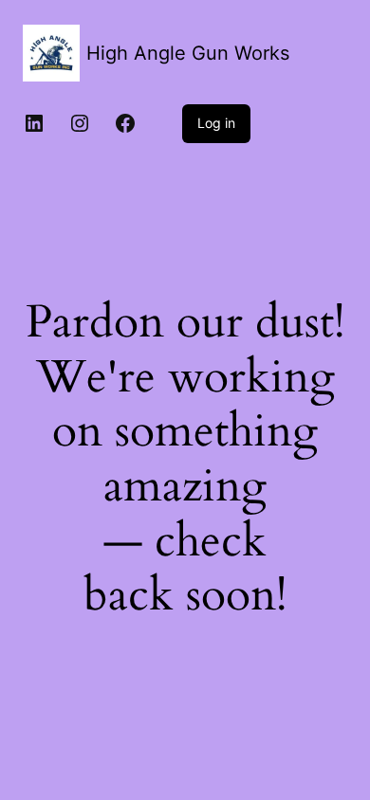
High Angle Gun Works (187, 53)
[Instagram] (79, 123)
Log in (216, 123)
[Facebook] (125, 123)
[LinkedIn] (34, 123)
